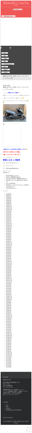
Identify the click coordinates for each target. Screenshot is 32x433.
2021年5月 (8, 289)
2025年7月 (8, 214)
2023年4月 (8, 255)
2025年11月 (9, 208)
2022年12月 (9, 261)
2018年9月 (8, 338)
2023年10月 (9, 245)
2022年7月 (8, 269)
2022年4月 (8, 274)
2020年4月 (8, 308)
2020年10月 (9, 299)
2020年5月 (8, 307)
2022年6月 (8, 271)
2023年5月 (8, 253)
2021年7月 (8, 286)
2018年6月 (8, 343)
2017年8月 (8, 359)
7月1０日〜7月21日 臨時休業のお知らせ (16, 178)
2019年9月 (8, 319)
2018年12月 (9, 333)
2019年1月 (8, 332)
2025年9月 (8, 211)
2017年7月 (8, 360)
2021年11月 (9, 280)
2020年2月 (8, 311)
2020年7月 (8, 304)
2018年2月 (8, 349)
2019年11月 (9, 316)
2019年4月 (8, 327)
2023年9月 (8, 247)
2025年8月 (8, 212)
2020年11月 (9, 297)
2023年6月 (8, 252)
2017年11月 (9, 354)
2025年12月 (9, 206)
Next (9, 85)
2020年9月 (8, 300)
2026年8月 (8, 194)
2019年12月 (9, 315)
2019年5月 (8, 326)
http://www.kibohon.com (12, 168)
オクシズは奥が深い (11, 183)
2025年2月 (8, 220)
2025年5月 (8, 216)
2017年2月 (8, 367)
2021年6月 (8, 288)
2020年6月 (8, 305)
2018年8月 (8, 340)
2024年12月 (9, 223)
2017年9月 (8, 357)
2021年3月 (8, 293)
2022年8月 (8, 267)
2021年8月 (8, 285)
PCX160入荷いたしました (12, 175)
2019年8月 (8, 321)
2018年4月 (8, 346)
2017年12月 (9, 352)
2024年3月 (8, 238)
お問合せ (8, 408)
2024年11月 (9, 225)
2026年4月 (8, 200)
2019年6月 (8, 324)
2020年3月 (8, 310)
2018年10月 (9, 337)
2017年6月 (8, 362)
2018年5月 (8, 345)
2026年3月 (8, 201)
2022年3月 (8, 275)
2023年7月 (8, 250)
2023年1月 (8, 260)
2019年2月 (8, 330)
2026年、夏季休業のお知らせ (13, 177)
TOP (7, 405)
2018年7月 (8, 341)
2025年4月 (8, 217)
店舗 (7, 406)
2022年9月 (8, 266)
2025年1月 (8, 222)
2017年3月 (8, 365)
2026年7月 (8, 195)
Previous (5, 85)
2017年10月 (9, 356)
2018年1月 (8, 351)
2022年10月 (9, 264)
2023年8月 (8, 249)
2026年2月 (8, 203)
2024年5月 (8, 234)
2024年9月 (8, 228)
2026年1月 (8, 205)
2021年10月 (9, 282)
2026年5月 (8, 198)
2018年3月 (8, 348)
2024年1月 (8, 241)
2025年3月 (8, 219)
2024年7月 (8, 231)
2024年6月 (8, 233)
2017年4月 (8, 363)
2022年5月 (8, 272)
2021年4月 (8, 291)
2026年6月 (8, 197)
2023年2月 (8, 258)
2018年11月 (9, 335)
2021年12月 (9, 278)
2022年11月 (9, 263)
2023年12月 (9, 242)
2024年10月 (9, 227)
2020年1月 (8, 313)
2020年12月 (9, 296)
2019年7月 (8, 322)
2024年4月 (8, 236)
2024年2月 (8, 239)
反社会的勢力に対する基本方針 (13, 410)
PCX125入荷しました (11, 188)
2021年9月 (8, 283)
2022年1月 (8, 277)
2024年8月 (8, 230)
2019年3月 (8, 329)
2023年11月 (9, 244)
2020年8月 (8, 302)
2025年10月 (9, 209)
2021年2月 (8, 294)
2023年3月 (8, 256)
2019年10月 (9, 318)
